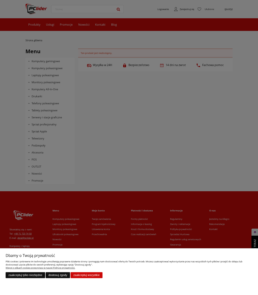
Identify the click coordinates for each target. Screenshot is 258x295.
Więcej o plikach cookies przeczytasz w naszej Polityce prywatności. (40, 267)
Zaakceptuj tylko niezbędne (25, 275)
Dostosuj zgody (57, 275)
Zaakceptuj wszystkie (86, 275)
